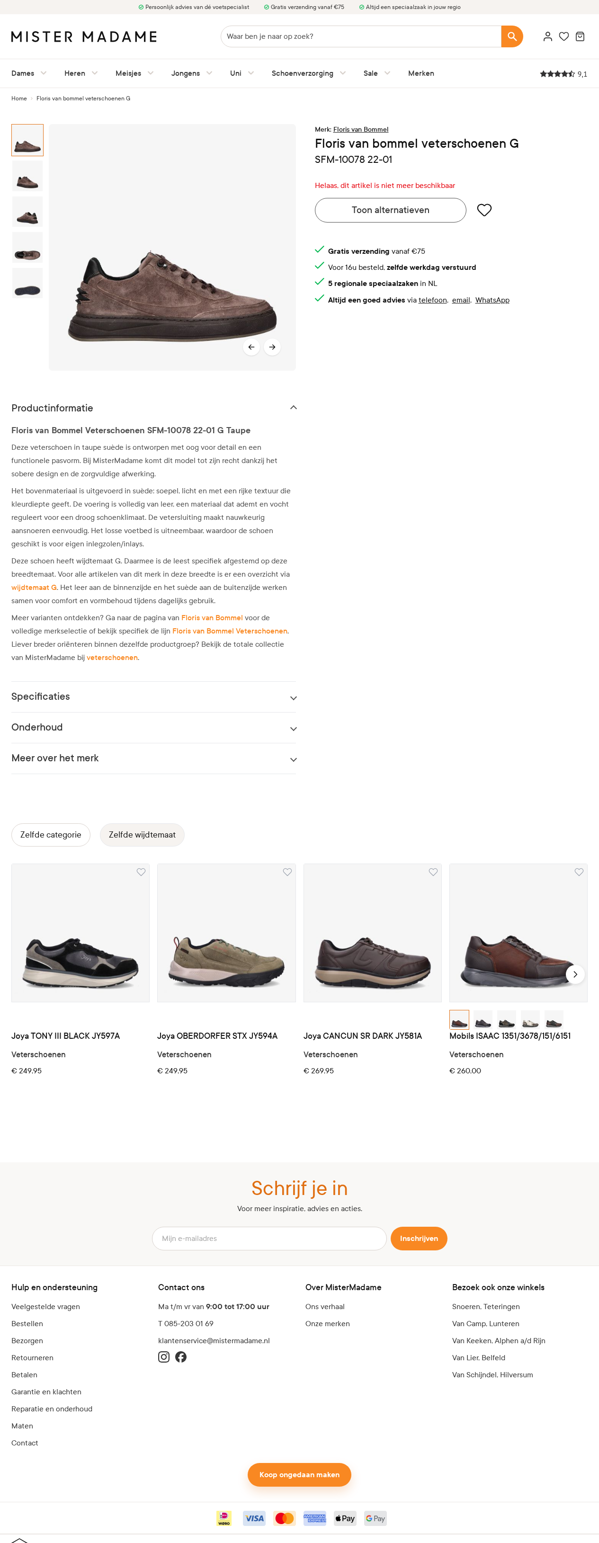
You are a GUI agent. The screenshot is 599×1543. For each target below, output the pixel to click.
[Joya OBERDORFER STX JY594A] (226, 933)
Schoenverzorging (302, 73)
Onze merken (327, 1323)
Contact (24, 1442)
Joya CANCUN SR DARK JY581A (363, 1036)
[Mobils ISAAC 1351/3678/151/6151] (518, 933)
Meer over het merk (54, 758)
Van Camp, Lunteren (485, 1323)
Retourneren (32, 1357)
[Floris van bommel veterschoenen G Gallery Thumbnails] (30, 247)
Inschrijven (419, 1238)
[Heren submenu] (92, 72)
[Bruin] (554, 1020)
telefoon (433, 299)
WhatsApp (492, 299)
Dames (22, 73)
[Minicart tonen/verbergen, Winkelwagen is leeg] (580, 36)
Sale (371, 73)
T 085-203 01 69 (186, 1323)
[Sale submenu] (385, 72)
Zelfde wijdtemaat (142, 835)
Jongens (185, 73)
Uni (235, 73)
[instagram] (164, 1357)
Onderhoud (37, 727)
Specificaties (40, 697)
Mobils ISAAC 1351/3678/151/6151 (510, 1036)
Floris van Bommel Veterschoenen (229, 630)
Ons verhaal (325, 1306)
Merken (421, 73)
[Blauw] (507, 1020)
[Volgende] (272, 347)
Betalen (24, 1374)
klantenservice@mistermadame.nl (214, 1340)
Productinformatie (52, 408)
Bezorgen (27, 1340)
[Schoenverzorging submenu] (341, 72)
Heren (74, 73)
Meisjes (128, 73)
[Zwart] (459, 1020)
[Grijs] (530, 1020)
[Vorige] (251, 347)
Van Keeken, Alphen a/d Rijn (498, 1340)
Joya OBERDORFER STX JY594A (217, 1036)
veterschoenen (112, 657)
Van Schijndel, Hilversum (492, 1374)
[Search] (512, 36)
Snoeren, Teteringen (486, 1306)
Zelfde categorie (50, 835)
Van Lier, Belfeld (478, 1357)
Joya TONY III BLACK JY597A (65, 1036)
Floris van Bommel (212, 617)
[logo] (83, 36)
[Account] (547, 36)
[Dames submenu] (41, 72)
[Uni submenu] (249, 72)
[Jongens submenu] (207, 72)
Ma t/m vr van (213, 1307)
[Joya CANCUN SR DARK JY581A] (373, 933)
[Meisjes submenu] (148, 72)
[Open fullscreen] (172, 247)
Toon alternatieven (390, 210)
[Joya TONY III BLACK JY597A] (80, 933)
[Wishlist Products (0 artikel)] (564, 36)
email (461, 299)
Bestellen (27, 1323)
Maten (22, 1425)
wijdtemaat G (34, 587)
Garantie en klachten (46, 1391)
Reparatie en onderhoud (51, 1408)
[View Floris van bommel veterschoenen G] (30, 140)
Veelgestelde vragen (45, 1306)
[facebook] (181, 1357)
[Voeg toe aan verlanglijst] (484, 210)
